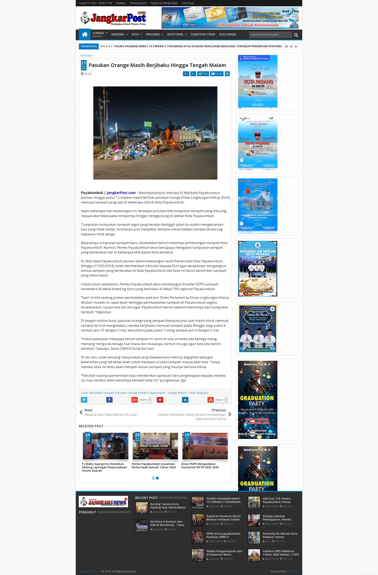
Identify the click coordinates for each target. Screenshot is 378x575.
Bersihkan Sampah (102, 393)
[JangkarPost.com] (85, 34)
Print (204, 73)
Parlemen (153, 34)
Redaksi (121, 3)
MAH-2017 (292, 571)
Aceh (135, 34)
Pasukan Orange (126, 393)
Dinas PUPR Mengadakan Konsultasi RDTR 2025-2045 (200, 465)
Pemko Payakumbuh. (152, 393)
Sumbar (98, 35)
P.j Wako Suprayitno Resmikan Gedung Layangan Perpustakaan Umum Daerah (104, 467)
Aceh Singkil (228, 34)
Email (218, 73)
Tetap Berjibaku (198, 393)
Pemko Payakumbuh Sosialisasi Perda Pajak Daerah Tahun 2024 (154, 465)
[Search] (296, 35)
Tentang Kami (138, 3)
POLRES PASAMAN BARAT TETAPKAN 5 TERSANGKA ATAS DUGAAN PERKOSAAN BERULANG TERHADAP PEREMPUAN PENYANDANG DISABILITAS (209, 46)
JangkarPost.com (90, 571)
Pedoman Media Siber (164, 3)
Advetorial (175, 34)
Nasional (118, 34)
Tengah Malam (177, 393)
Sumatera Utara (203, 34)
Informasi (188, 3)
